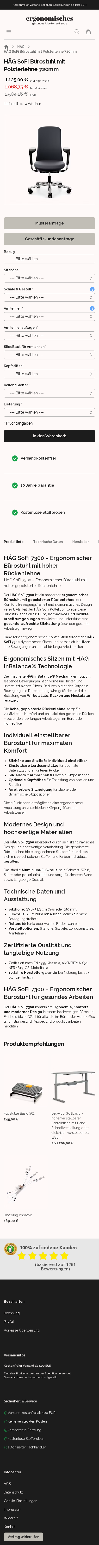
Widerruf (11, 1518)
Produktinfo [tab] (14, 542)
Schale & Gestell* (18, 289)
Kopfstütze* (14, 366)
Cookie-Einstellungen (20, 1501)
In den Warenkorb (49, 436)
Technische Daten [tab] (48, 542)
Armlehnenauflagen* (21, 327)
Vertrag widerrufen (23, 1537)
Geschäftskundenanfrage (49, 239)
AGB (7, 1484)
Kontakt (9, 1527)
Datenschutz (13, 1492)
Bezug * (10, 252)
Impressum (12, 1509)
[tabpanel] (49, 159)
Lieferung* (13, 404)
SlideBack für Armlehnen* (25, 347)
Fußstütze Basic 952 (19, 1113)
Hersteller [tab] (80, 542)
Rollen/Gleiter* (17, 385)
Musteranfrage (49, 223)
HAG (21, 47)
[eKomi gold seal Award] (10, 1249)
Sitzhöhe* (12, 270)
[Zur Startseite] (6, 46)
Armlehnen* (13, 308)
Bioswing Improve (18, 1215)
